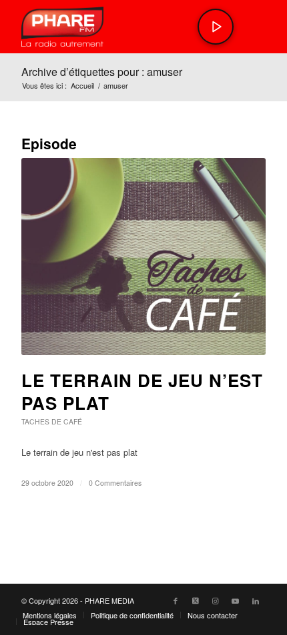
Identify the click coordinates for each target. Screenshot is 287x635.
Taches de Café (51, 421)
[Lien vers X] (196, 600)
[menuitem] (49, 615)
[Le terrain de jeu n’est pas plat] (143, 256)
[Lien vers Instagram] (216, 600)
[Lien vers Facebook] (176, 600)
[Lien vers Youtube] (236, 600)
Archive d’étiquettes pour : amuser (101, 71)
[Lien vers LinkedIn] (256, 600)
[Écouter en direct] (215, 26)
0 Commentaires (115, 483)
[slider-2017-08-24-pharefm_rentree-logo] (118, 26)
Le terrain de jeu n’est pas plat (142, 391)
